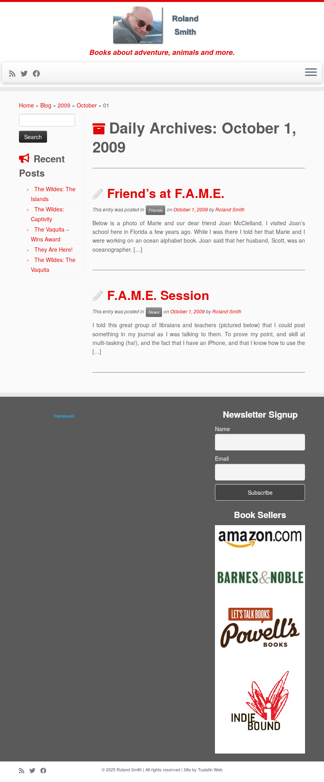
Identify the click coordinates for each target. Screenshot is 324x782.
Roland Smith (230, 209)
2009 (64, 105)
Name (222, 429)
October (87, 105)
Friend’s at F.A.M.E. (165, 193)
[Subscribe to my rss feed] (15, 73)
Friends (155, 210)
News (154, 312)
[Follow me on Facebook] (39, 73)
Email (222, 458)
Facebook (64, 416)
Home (26, 105)
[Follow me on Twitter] (27, 73)
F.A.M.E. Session (158, 295)
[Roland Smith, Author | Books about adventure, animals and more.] (162, 25)
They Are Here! (53, 249)
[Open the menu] (311, 73)
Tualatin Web (210, 769)
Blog (45, 105)
